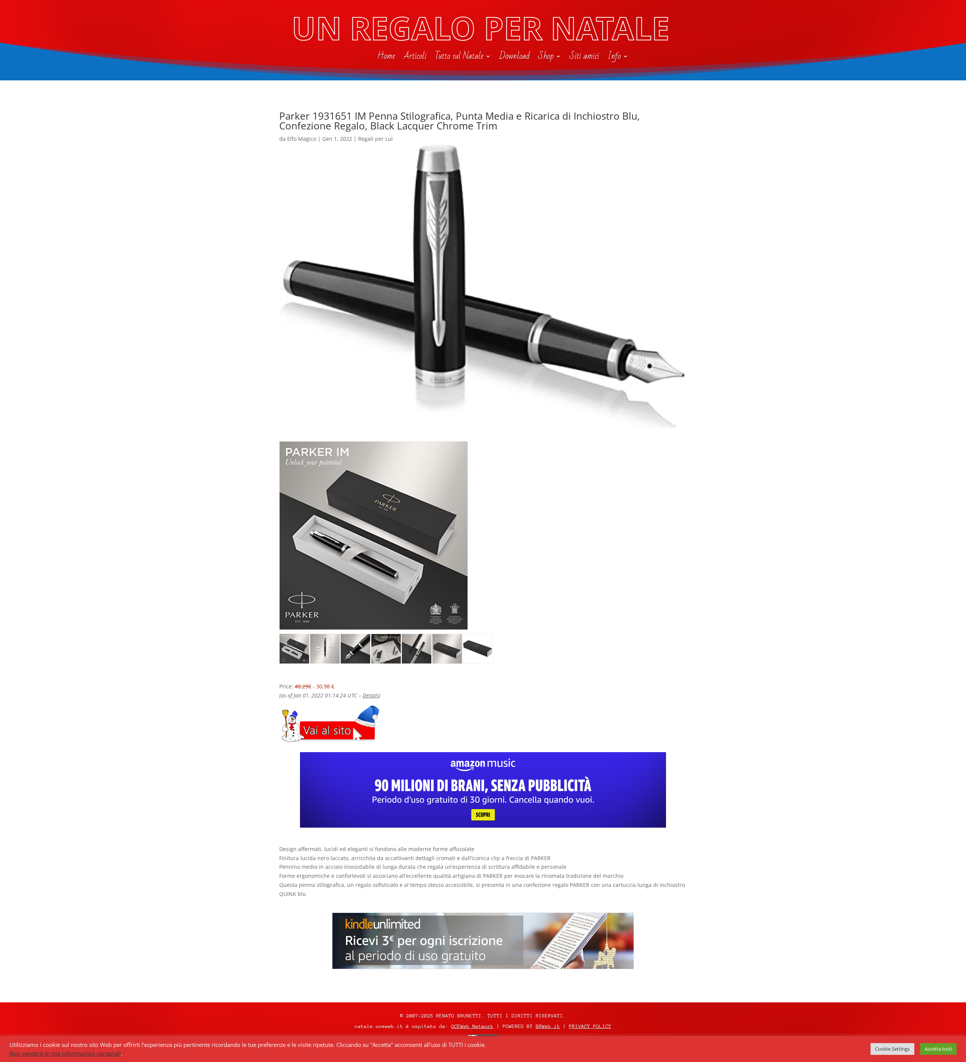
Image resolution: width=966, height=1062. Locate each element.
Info (614, 58)
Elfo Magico (301, 138)
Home (386, 58)
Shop (546, 58)
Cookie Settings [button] (892, 1048)
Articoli (414, 58)
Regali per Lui (375, 138)
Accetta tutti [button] (938, 1048)
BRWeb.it (548, 1026)
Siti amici (584, 58)
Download (514, 58)
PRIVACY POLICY (590, 1026)
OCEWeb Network (472, 1026)
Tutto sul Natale (459, 58)
